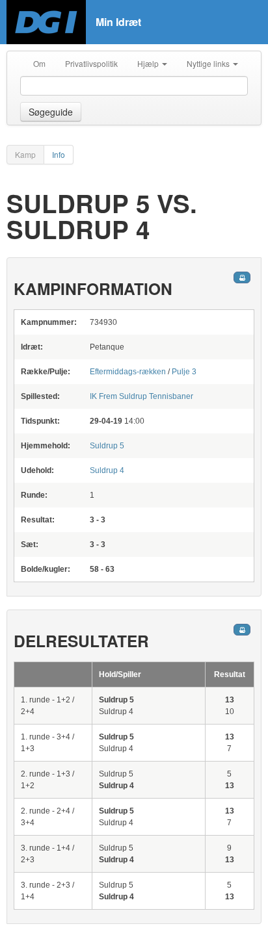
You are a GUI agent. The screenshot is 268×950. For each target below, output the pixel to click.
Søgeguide (51, 111)
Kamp (25, 154)
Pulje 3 (184, 371)
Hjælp (149, 63)
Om (39, 63)
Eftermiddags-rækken (128, 371)
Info (58, 154)
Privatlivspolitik (91, 63)
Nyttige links (209, 63)
